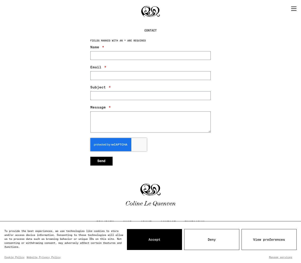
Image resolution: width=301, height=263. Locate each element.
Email (97, 67)
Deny (212, 240)
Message (99, 107)
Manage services (280, 257)
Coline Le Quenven (150, 203)
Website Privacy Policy (44, 257)
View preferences (269, 240)
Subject (99, 87)
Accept (154, 240)
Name (95, 47)
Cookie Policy (14, 257)
